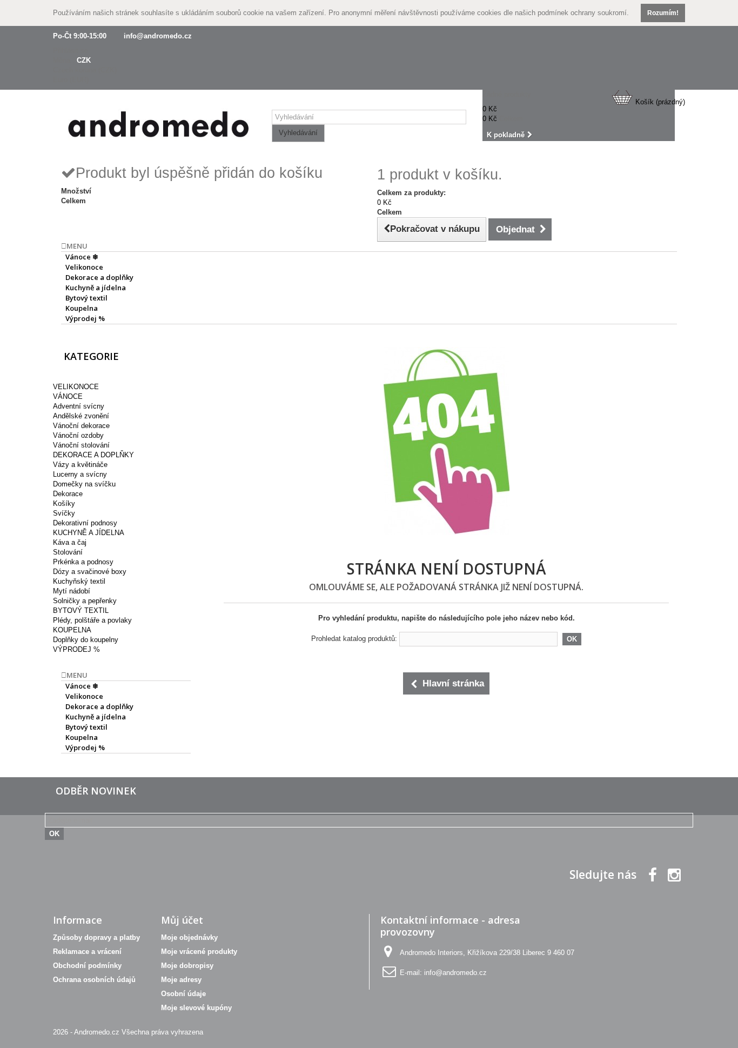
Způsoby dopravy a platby (96, 937)
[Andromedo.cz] (158, 127)
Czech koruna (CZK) (85, 70)
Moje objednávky (189, 937)
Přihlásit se (70, 50)
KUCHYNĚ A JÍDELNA (88, 533)
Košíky (64, 503)
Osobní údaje (183, 994)
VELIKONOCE (76, 387)
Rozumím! (663, 13)
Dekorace (68, 494)
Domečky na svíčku (84, 484)
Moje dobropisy (187, 966)
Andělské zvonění (81, 416)
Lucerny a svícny (80, 474)
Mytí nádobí (71, 591)
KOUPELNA (72, 630)
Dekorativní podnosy (85, 523)
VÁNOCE (68, 396)
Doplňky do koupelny (85, 640)
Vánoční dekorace (81, 426)
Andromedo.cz (96, 1032)
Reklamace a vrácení (87, 951)
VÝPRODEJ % (76, 649)
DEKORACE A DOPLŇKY (93, 455)
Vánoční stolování (81, 445)
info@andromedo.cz (158, 36)
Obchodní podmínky (87, 966)
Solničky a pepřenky (85, 601)
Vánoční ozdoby (78, 435)
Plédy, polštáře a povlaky (92, 620)
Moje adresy (181, 980)
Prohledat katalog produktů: (354, 639)
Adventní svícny (78, 406)
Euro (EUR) (71, 80)
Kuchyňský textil (79, 581)
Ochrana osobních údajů (94, 980)
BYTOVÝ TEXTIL (81, 610)
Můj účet (182, 919)
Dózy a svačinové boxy (89, 572)
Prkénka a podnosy (83, 562)
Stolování (68, 552)
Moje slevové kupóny (196, 1008)
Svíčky (64, 513)
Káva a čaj (69, 542)
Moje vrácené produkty (199, 951)
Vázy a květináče (80, 464)
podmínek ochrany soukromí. (583, 13)
